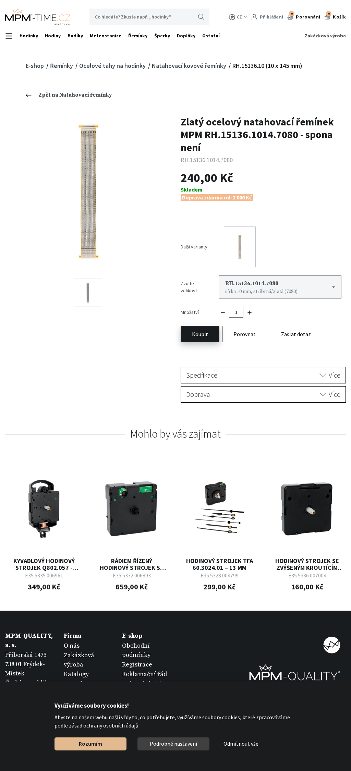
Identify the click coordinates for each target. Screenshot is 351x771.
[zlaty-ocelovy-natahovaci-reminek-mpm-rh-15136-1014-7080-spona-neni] (88, 191)
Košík (337, 16)
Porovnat (244, 334)
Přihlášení (271, 17)
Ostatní (211, 36)
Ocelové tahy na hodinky (113, 66)
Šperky (162, 36)
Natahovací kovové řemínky (190, 66)
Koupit (200, 334)
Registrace (137, 665)
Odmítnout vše (240, 743)
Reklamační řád (144, 674)
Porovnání (305, 16)
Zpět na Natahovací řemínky (75, 94)
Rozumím (90, 743)
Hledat (201, 16)
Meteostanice (105, 36)
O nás (72, 646)
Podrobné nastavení (173, 743)
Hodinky (29, 36)
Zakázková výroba (325, 36)
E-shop (35, 66)
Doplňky (186, 36)
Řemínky (137, 36)
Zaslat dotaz (296, 334)
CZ (239, 17)
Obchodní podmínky (136, 650)
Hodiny (53, 36)
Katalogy (76, 674)
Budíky (75, 36)
